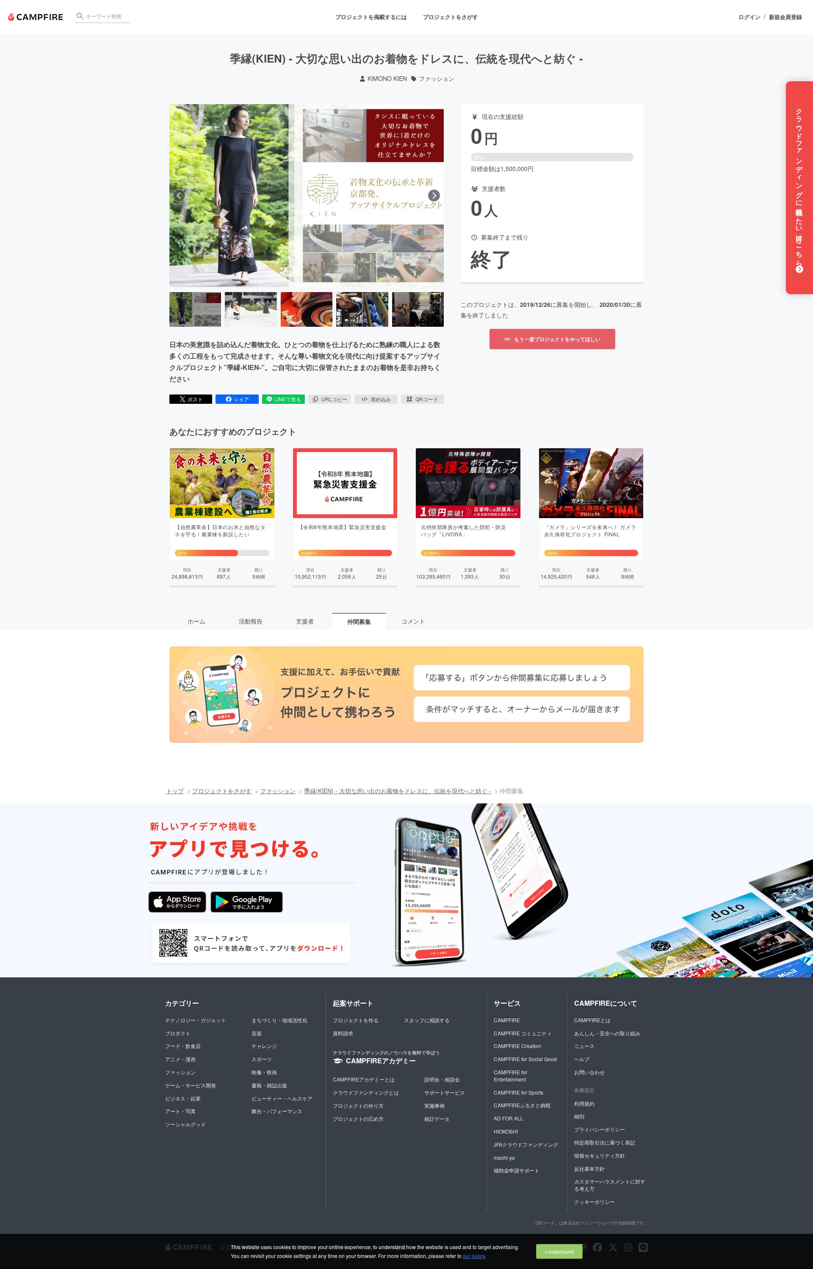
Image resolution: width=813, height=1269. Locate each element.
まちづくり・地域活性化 (279, 1019)
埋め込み (381, 399)
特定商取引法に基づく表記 (604, 1142)
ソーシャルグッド (185, 1124)
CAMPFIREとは (592, 1019)
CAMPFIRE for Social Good (525, 1058)
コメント (413, 621)
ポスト (195, 399)
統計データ (437, 1118)
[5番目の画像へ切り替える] (418, 309)
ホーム (196, 621)
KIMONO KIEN (387, 78)
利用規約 (584, 1103)
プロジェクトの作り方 (358, 1105)
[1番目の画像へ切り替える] (195, 309)
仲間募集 (359, 621)
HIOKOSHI (506, 1131)
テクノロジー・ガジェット (195, 1019)
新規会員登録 (785, 17)
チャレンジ (264, 1045)
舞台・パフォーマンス (277, 1111)
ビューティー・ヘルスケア (282, 1098)
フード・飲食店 (183, 1045)
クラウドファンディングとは (366, 1092)
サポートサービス (444, 1092)
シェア (241, 399)
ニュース (584, 1045)
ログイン (749, 17)
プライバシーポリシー (599, 1129)
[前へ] (179, 195)
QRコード (426, 399)
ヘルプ (581, 1058)
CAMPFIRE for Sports (518, 1092)
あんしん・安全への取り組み (607, 1033)
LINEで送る (287, 399)
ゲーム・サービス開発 (190, 1085)
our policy (474, 1255)
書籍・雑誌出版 (269, 1085)
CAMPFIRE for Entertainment (510, 1075)
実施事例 (434, 1105)
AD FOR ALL (508, 1118)
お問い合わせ (589, 1072)
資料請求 (343, 1033)
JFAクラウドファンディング (526, 1144)
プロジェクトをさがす (450, 17)
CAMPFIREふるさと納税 (522, 1105)
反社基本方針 (589, 1168)
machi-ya (504, 1157)
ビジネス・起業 (183, 1098)
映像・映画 (264, 1072)
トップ (175, 790)
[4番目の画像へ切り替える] (362, 309)
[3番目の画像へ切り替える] (306, 309)
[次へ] (434, 195)
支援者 (305, 621)
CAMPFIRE (507, 1019)
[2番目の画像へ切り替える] (251, 309)
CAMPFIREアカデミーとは (364, 1079)
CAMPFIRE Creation (517, 1045)
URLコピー (334, 399)
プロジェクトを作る (356, 1019)
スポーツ (262, 1058)
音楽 (257, 1033)
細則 (579, 1116)
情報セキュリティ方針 (599, 1155)
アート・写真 (180, 1111)
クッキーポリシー (594, 1201)
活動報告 (251, 621)
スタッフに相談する (427, 1019)
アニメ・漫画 (180, 1058)
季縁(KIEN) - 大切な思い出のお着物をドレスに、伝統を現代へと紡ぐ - (397, 790)
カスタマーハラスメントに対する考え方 (609, 1185)
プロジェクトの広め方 (358, 1118)
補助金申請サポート (516, 1170)
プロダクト (178, 1033)
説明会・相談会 (442, 1079)
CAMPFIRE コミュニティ (523, 1033)
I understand (559, 1251)
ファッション (436, 78)
